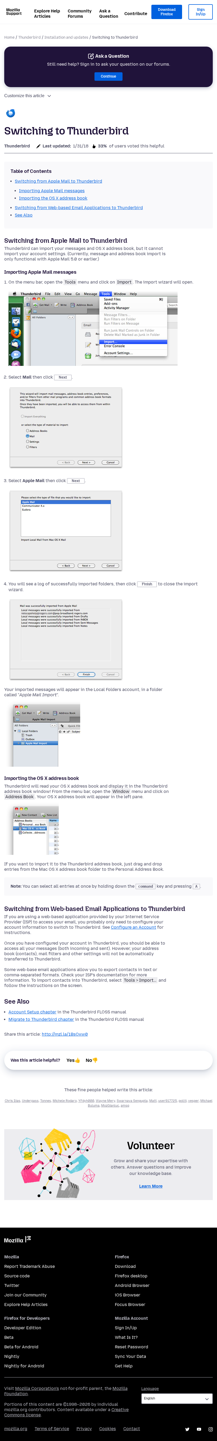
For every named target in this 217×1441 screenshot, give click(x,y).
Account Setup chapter (32, 1011)
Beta (8, 1337)
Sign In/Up (201, 12)
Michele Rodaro (65, 1101)
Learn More (150, 1186)
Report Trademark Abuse (29, 1266)
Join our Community (25, 1295)
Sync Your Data (130, 1356)
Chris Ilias (12, 1101)
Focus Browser (130, 1304)
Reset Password (131, 1346)
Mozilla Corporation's (37, 1388)
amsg (125, 1105)
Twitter (11, 1285)
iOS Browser (127, 1295)
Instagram (211, 1429)
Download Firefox (166, 12)
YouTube (199, 1429)
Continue (108, 76)
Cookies (107, 1428)
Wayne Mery (105, 1101)
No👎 (92, 1060)
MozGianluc (110, 1105)
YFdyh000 (86, 1101)
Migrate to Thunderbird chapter (41, 1019)
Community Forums (80, 13)
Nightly (11, 1356)
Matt (153, 1101)
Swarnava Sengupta (132, 1101)
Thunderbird (29, 37)
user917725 (167, 1101)
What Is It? (126, 1337)
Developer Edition (22, 1327)
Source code (17, 1275)
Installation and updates (66, 37)
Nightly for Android (24, 1365)
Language (150, 1388)
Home (9, 37)
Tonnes (45, 1101)
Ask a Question (108, 13)
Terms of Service (52, 1428)
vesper (193, 1101)
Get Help (124, 1365)
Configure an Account (133, 927)
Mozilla (17, 1240)
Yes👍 (73, 1060)
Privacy (84, 1428)
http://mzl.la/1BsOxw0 (65, 1034)
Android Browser (132, 1285)
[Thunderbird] (10, 114)
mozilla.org (15, 1428)
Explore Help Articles (47, 13)
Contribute (135, 13)
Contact (131, 1428)
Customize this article (24, 95)
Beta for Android (21, 1346)
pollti (183, 1101)
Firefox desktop (131, 1275)
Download (125, 1266)
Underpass (30, 1101)
